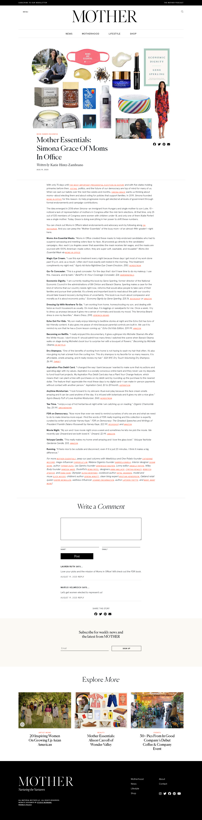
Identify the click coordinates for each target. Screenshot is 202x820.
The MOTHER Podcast (174, 3)
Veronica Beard (101, 315)
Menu (25, 12)
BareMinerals (127, 275)
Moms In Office (72, 252)
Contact (163, 783)
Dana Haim (65, 473)
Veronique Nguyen (105, 466)
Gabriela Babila (123, 462)
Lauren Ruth (68, 566)
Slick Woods (59, 476)
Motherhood (90, 33)
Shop (133, 33)
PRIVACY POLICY (25, 805)
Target (57, 361)
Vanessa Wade (68, 469)
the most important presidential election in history (96, 185)
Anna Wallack (117, 469)
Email (105, 549)
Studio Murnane (44, 802)
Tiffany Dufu (67, 466)
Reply (81, 577)
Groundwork (65, 408)
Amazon (148, 299)
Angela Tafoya (136, 466)
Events (157, 732)
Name (63, 549)
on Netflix (59, 345)
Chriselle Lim (80, 462)
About (162, 778)
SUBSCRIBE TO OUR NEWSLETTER (32, 3)
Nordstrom (135, 265)
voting (73, 188)
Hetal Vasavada (124, 473)
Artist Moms (45, 732)
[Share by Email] (168, 144)
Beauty (101, 732)
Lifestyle (115, 33)
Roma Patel (93, 469)
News (69, 33)
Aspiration (124, 385)
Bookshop (135, 299)
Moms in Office (54, 199)
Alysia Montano (89, 473)
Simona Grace (118, 192)
